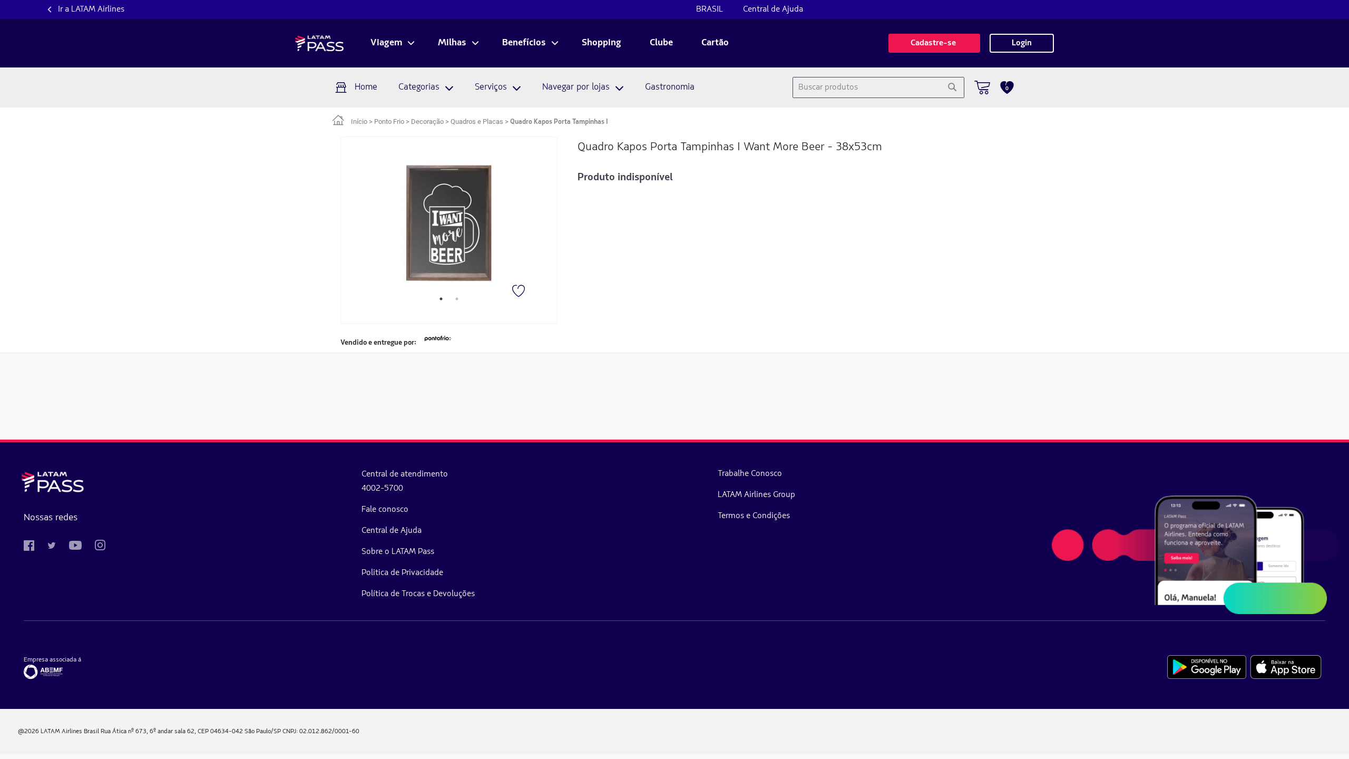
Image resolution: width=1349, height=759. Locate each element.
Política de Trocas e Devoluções (418, 594)
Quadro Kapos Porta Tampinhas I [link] (559, 122)
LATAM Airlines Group (756, 495)
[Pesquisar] (952, 87)
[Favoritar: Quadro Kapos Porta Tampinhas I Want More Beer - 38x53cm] (519, 292)
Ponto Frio (389, 121)
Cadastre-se (934, 43)
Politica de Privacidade (402, 573)
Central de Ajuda (773, 9)
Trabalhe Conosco (750, 474)
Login (1022, 43)
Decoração (427, 121)
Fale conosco (384, 509)
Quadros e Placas (477, 121)
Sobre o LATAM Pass (397, 552)
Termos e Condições (754, 516)
